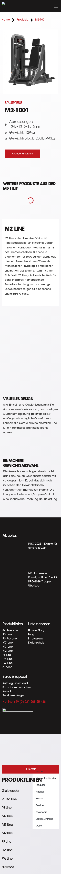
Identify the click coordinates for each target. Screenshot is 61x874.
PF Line (7, 655)
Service (40, 805)
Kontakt (7, 691)
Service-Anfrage (13, 695)
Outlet (39, 826)
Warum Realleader (46, 778)
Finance (40, 792)
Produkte (40, 785)
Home (39, 771)
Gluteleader (10, 630)
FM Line (8, 659)
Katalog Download (15, 683)
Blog (31, 634)
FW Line (8, 663)
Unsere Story (36, 630)
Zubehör (8, 667)
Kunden (40, 799)
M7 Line (8, 642)
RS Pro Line (10, 638)
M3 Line (8, 646)
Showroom (41, 812)
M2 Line (8, 651)
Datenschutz (36, 642)
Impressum (35, 638)
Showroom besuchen (17, 687)
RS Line (7, 634)
